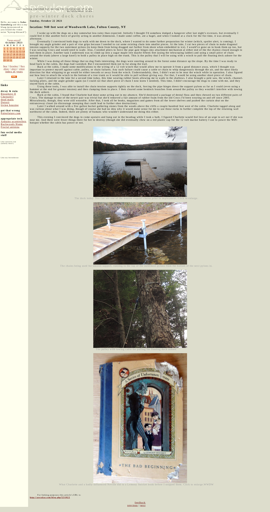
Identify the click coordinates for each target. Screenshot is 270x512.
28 (23, 57)
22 (4, 57)
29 (4, 60)
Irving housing (10, 105)
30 (7, 60)
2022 (6, 69)
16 (7, 54)
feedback (140, 502)
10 (11, 51)
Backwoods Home (12, 124)
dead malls (7, 99)
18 (14, 54)
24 (11, 57)
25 (14, 57)
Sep (5, 66)
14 (23, 51)
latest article (14, 40)
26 (17, 57)
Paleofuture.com (11, 113)
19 (17, 54)
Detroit (5, 102)
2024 (22, 69)
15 (4, 54)
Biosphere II (8, 94)
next (142, 505)
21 (23, 54)
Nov (22, 66)
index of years (14, 71)
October (14, 66)
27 (20, 57)
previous (132, 505)
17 (11, 54)
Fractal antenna (10, 127)
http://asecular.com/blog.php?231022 (50, 497)
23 (7, 57)
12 (17, 51)
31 (11, 60)
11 (14, 51)
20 (20, 54)
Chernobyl (7, 96)
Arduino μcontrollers (13, 121)
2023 (14, 69)
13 (20, 51)
